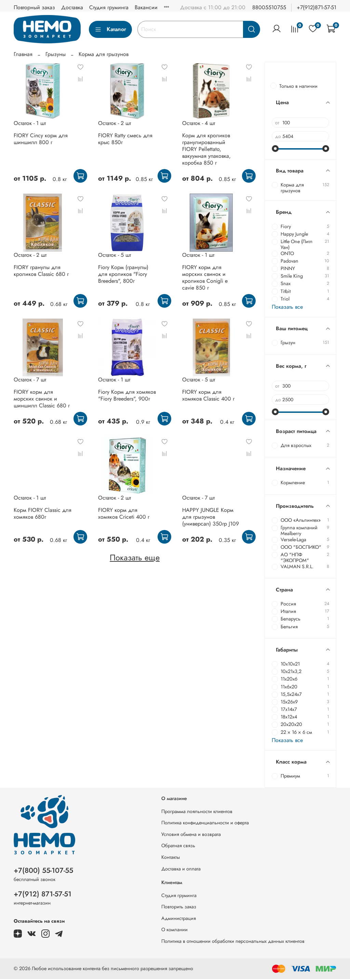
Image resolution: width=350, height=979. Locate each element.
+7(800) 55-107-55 (43, 870)
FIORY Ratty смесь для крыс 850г (125, 138)
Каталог (116, 29)
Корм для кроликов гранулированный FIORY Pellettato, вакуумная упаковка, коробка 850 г (206, 149)
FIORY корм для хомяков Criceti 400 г (123, 513)
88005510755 (269, 7)
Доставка (72, 7)
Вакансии (146, 7)
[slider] (275, 148)
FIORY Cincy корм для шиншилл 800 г (41, 138)
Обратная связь (178, 845)
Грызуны (55, 54)
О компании (174, 929)
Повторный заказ (34, 7)
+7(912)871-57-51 (316, 7)
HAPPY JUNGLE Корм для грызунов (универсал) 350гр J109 (210, 517)
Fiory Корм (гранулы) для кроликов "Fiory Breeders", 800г (123, 274)
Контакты (170, 857)
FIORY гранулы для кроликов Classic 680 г (41, 270)
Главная (23, 54)
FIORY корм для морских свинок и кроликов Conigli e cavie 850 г (205, 277)
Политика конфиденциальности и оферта (205, 822)
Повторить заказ (178, 906)
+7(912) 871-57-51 (42, 894)
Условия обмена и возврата (191, 834)
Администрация (178, 918)
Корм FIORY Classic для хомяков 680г (42, 513)
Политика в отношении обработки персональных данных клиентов (233, 941)
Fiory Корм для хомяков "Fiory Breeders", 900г (127, 395)
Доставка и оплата (181, 868)
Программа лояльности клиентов (196, 811)
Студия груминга (109, 7)
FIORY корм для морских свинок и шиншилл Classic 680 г (42, 398)
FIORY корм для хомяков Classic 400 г (208, 395)
